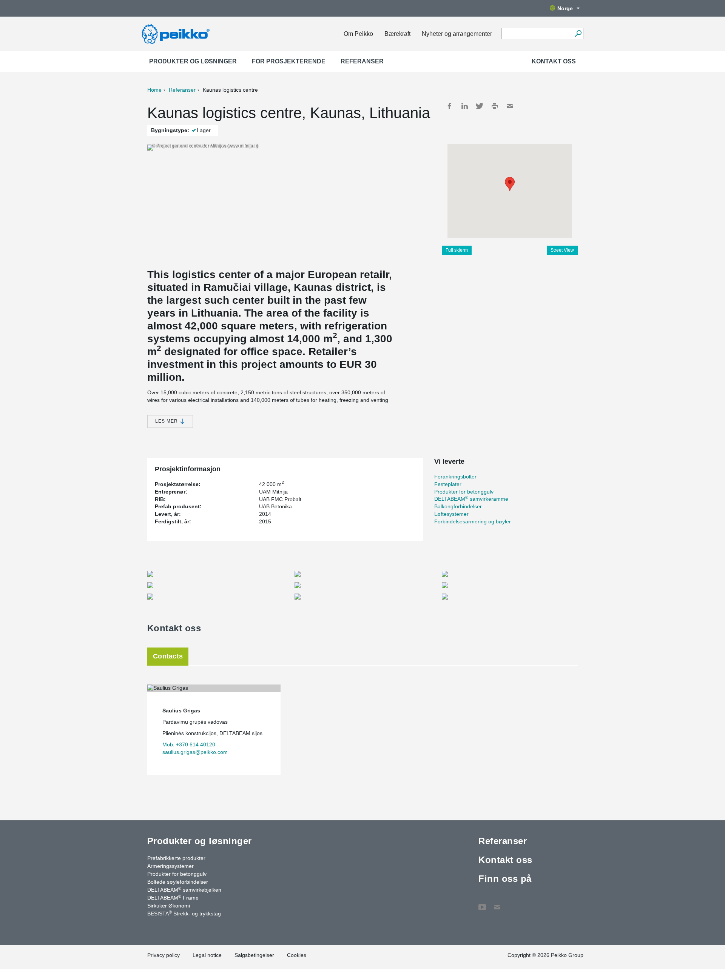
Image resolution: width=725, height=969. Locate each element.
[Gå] (578, 33)
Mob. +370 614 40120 (188, 744)
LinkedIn (464, 106)
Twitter (479, 106)
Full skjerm (457, 250)
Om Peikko (358, 34)
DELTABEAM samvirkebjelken (184, 889)
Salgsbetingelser (254, 955)
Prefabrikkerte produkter (176, 858)
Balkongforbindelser (458, 506)
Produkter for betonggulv (464, 492)
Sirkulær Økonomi (168, 906)
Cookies (296, 955)
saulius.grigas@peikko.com (195, 752)
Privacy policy (163, 955)
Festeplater (447, 484)
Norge (565, 8)
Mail (510, 106)
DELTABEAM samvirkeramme (471, 499)
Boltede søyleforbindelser (177, 882)
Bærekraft (397, 34)
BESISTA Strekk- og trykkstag (184, 913)
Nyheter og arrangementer (457, 34)
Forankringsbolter (455, 477)
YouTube (482, 903)
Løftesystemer (451, 514)
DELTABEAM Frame (173, 897)
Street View (562, 250)
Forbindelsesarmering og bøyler (472, 521)
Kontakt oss (554, 61)
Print (494, 106)
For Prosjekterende (288, 61)
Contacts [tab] (168, 656)
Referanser (362, 61)
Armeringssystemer (170, 866)
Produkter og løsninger (193, 61)
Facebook (449, 106)
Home (154, 90)
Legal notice (207, 955)
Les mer (167, 421)
